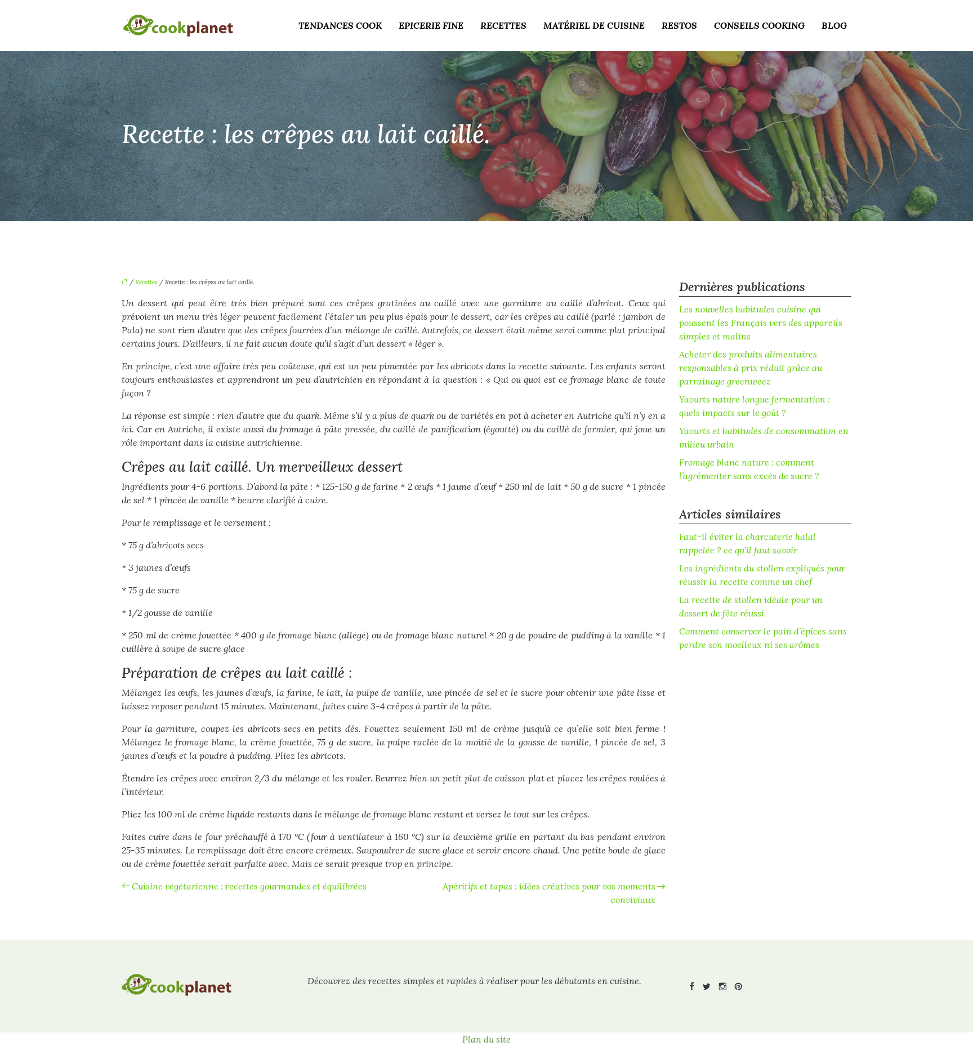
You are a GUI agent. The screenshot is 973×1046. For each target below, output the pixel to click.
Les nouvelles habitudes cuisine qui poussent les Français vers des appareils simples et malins (760, 322)
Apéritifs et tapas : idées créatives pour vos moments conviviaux (549, 892)
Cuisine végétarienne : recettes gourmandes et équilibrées (249, 886)
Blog (834, 25)
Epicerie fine (431, 25)
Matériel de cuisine (594, 25)
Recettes (503, 25)
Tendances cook (340, 25)
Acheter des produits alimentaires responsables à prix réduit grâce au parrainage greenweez (750, 367)
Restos (679, 25)
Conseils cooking (759, 25)
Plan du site (486, 1039)
